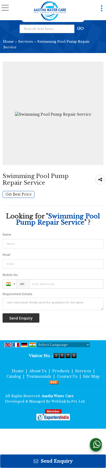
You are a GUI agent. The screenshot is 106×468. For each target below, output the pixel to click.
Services (25, 41)
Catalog (13, 376)
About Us (38, 371)
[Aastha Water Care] (50, 11)
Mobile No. (11, 275)
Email (6, 254)
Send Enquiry (56, 461)
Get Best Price (18, 194)
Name (7, 234)
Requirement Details (17, 294)
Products (60, 371)
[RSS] (53, 382)
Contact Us (67, 376)
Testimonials (38, 376)
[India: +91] (10, 284)
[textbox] (48, 29)
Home (8, 41)
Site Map (91, 376)
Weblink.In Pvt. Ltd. (68, 401)
